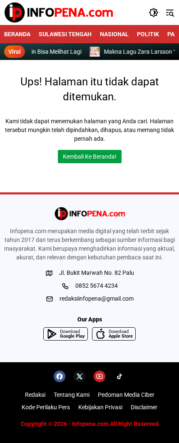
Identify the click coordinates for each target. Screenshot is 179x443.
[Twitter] (79, 376)
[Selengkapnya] (89, 213)
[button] (154, 12)
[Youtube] (99, 376)
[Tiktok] (119, 376)
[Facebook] (59, 376)
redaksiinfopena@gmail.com (97, 298)
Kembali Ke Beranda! (90, 156)
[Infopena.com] (58, 12)
